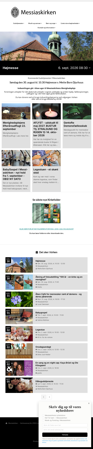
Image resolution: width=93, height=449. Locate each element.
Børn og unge (51, 23)
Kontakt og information (46, 28)
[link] (18, 23)
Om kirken (11, 411)
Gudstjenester (18, 23)
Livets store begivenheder (70, 23)
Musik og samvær (34, 23)
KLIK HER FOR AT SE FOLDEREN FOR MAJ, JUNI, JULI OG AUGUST (47, 229)
